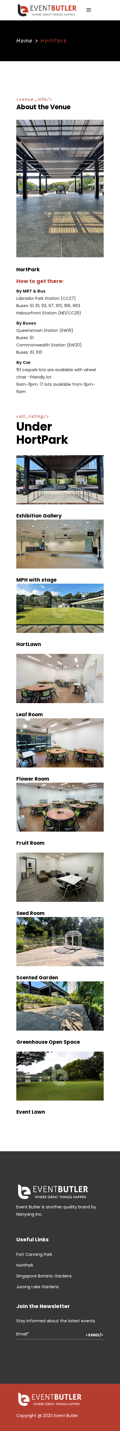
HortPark (24, 1265)
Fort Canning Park (34, 1254)
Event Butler (66, 1415)
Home (24, 41)
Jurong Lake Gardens (37, 1287)
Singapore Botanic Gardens (44, 1276)
